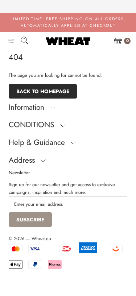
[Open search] (24, 41)
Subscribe (30, 219)
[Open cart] (118, 41)
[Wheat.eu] (68, 41)
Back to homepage (42, 91)
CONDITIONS (33, 124)
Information (27, 107)
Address (23, 160)
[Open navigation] (11, 41)
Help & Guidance (38, 142)
